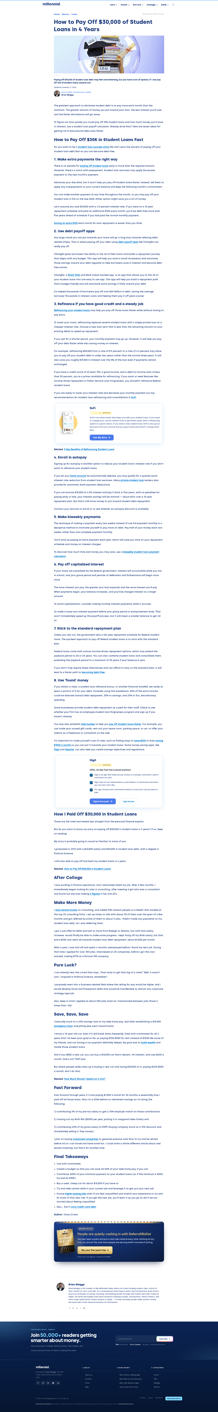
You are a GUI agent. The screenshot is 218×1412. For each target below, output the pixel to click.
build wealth (148, 1042)
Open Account (101, 801)
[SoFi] (68, 423)
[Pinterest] (83, 1271)
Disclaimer (159, 1398)
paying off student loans (94, 166)
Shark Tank (74, 275)
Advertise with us (173, 1398)
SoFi (133, 397)
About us (88, 1375)
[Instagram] (73, 1307)
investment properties (85, 1139)
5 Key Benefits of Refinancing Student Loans (89, 449)
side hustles (88, 724)
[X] (77, 1271)
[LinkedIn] (58, 1383)
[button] (173, 5)
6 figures (95, 893)
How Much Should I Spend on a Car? (84, 1079)
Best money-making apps (130, 1375)
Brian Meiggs (77, 1284)
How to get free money (129, 1387)
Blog (87, 1387)
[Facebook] (71, 1271)
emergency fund (63, 1026)
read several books (66, 910)
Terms (150, 1398)
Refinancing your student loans (72, 310)
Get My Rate (100, 437)
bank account (78, 475)
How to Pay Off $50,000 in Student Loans (87, 868)
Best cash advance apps (129, 1383)
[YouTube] (53, 1383)
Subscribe (163, 1339)
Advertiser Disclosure (153, 14)
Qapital (69, 749)
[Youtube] (84, 1307)
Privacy (143, 1398)
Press (87, 1383)
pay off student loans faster (125, 724)
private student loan (132, 480)
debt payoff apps (128, 242)
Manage (157, 1383)
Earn (155, 1379)
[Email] (88, 1271)
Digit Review (128, 801)
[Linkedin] (77, 1307)
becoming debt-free (93, 672)
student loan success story (93, 147)
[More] (95, 1271)
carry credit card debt (83, 1206)
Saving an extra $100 (66, 223)
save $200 (140, 740)
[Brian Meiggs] (57, 93)
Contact (88, 1379)
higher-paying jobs (76, 1193)
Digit (56, 749)
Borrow (156, 1387)
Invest (156, 1375)
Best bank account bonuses (131, 1379)
